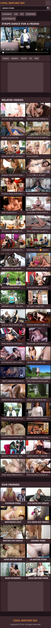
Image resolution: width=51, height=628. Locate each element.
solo (16, 14)
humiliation (7, 14)
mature (6, 58)
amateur (15, 58)
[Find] (48, 8)
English (48, 2)
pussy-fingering (8, 18)
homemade (30, 14)
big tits (24, 58)
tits (31, 58)
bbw (36, 58)
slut (21, 14)
